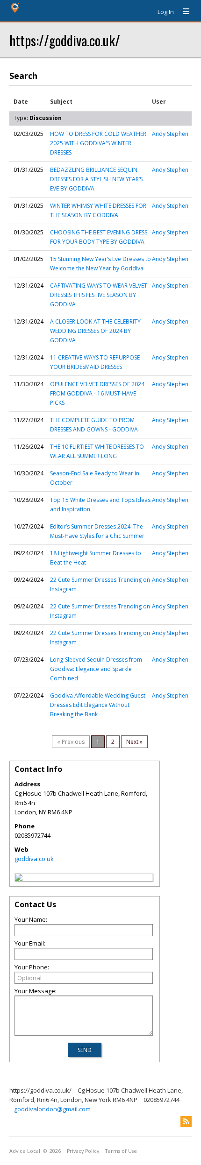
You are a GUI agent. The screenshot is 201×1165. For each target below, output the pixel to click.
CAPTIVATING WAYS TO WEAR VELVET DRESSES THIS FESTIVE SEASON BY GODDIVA (98, 295)
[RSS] (186, 1121)
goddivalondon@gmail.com (52, 1109)
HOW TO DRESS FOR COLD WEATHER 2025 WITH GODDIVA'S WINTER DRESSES (98, 143)
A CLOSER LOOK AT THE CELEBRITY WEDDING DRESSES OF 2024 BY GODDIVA (95, 331)
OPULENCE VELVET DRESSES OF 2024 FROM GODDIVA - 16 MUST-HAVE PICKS (97, 393)
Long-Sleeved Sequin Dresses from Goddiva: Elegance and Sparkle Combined (96, 669)
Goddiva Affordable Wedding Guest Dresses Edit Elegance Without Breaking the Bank (97, 705)
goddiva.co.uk (34, 858)
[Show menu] (183, 11)
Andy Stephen (170, 134)
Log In (166, 11)
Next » (134, 742)
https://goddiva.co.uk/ (64, 40)
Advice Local (24, 1151)
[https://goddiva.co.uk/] (18, 879)
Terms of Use (121, 1151)
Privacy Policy (83, 1151)
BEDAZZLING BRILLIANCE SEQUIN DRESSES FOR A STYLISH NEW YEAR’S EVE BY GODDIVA (96, 179)
